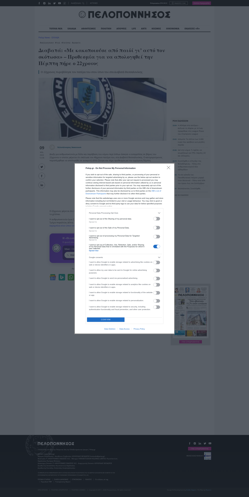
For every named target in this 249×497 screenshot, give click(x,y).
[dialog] (124, 248)
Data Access (124, 329)
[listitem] (124, 213)
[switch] (156, 218)
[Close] (169, 168)
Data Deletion (109, 329)
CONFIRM (106, 320)
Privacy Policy (139, 329)
